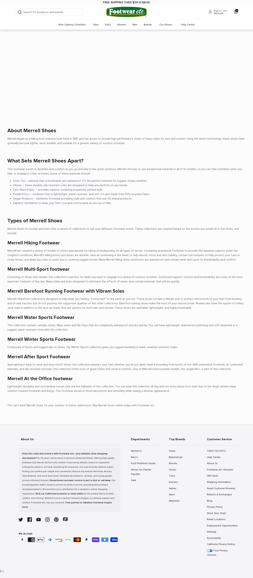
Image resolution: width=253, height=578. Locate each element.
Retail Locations (216, 519)
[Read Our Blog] (65, 519)
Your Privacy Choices (217, 552)
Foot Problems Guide (143, 463)
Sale (135, 480)
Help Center (188, 24)
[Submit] (19, 12)
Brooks (173, 463)
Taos (173, 475)
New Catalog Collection (72, 24)
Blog (211, 500)
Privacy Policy (215, 506)
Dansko (173, 482)
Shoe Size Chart (216, 513)
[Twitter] (21, 519)
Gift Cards (212, 475)
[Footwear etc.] (126, 12)
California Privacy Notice (221, 544)
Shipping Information (219, 482)
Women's (136, 450)
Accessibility (214, 538)
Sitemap (211, 531)
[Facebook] (29, 519)
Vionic (173, 469)
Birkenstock (175, 457)
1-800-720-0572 (216, 450)
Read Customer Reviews (221, 488)
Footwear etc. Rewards (220, 469)
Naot (173, 494)
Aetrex (173, 488)
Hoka (173, 450)
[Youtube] (38, 519)
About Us (212, 463)
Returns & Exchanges (219, 494)
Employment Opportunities (222, 525)
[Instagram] (47, 519)
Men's (135, 457)
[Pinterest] (56, 519)
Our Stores (165, 24)
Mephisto (174, 500)
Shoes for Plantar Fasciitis (141, 472)
